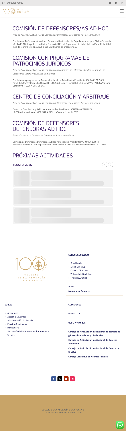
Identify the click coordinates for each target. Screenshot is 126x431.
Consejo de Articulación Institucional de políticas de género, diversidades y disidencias (94, 333)
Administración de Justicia (20, 320)
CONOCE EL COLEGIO (78, 255)
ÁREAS (8, 304)
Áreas (41, 34)
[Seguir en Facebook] (53, 378)
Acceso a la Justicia (16, 316)
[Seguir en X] (59, 378)
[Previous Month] (104, 164)
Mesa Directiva (78, 266)
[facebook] (110, 3)
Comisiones (94, 34)
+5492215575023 (14, 2)
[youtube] (116, 3)
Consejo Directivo (79, 270)
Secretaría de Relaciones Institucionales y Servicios (28, 333)
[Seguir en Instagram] (72, 378)
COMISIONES (74, 304)
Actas (71, 286)
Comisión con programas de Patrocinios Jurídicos (51, 60)
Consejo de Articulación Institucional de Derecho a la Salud (93, 350)
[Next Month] (110, 164)
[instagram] (122, 3)
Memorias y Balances (79, 291)
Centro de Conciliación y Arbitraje (61, 96)
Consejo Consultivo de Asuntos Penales (88, 356)
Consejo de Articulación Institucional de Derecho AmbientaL (92, 342)
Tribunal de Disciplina (81, 274)
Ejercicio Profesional (17, 324)
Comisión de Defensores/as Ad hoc (60, 28)
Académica (12, 313)
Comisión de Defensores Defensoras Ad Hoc (66, 34)
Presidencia (76, 263)
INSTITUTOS (74, 313)
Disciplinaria (13, 327)
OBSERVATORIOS (77, 322)
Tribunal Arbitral (79, 277)
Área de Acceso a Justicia (25, 34)
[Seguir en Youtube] (66, 378)
